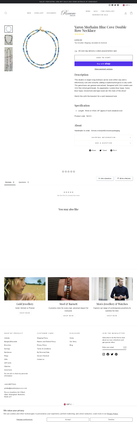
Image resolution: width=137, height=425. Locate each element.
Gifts (6, 359)
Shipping (87, 43)
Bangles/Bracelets (10, 342)
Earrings (7, 349)
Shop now (68, 316)
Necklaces (8, 352)
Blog (71, 345)
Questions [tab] (22, 182)
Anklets (7, 338)
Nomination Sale (100, 15)
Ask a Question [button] (106, 178)
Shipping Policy (42, 338)
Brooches (7, 345)
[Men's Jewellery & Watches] (112, 288)
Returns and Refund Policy (46, 342)
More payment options (104, 69)
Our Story (73, 342)
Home (72, 338)
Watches (7, 366)
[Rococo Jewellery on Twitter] (112, 354)
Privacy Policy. (112, 414)
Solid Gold (8, 370)
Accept (68, 419)
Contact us (40, 359)
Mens (88, 11)
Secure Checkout (43, 356)
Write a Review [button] (125, 178)
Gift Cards (7, 363)
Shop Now (25, 313)
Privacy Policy (42, 345)
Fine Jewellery (108, 11)
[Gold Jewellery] (24, 288)
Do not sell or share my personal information (16, 375)
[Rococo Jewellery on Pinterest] (116, 354)
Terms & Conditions (44, 349)
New (29, 13)
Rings (6, 356)
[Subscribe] (125, 347)
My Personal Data (43, 352)
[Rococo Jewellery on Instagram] (103, 354)
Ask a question (103, 143)
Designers (51, 13)
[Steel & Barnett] (68, 288)
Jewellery (39, 13)
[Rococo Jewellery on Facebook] (108, 354)
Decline (111, 419)
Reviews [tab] (8, 182)
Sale (96, 11)
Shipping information (104, 137)
